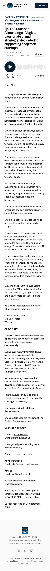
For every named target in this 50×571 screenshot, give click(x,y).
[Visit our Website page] (31, 551)
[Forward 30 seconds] (13, 76)
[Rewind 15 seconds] (8, 76)
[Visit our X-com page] (25, 551)
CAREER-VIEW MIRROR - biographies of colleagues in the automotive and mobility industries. (21, 5)
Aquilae (8, 470)
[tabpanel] (25, 302)
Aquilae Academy (13, 447)
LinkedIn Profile (12, 318)
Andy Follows (21, 434)
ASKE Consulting (13, 460)
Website (8, 322)
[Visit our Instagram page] (18, 551)
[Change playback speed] (18, 76)
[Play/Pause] (10, 66)
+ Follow (41, 5)
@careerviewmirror (13, 484)
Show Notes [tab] (10, 85)
